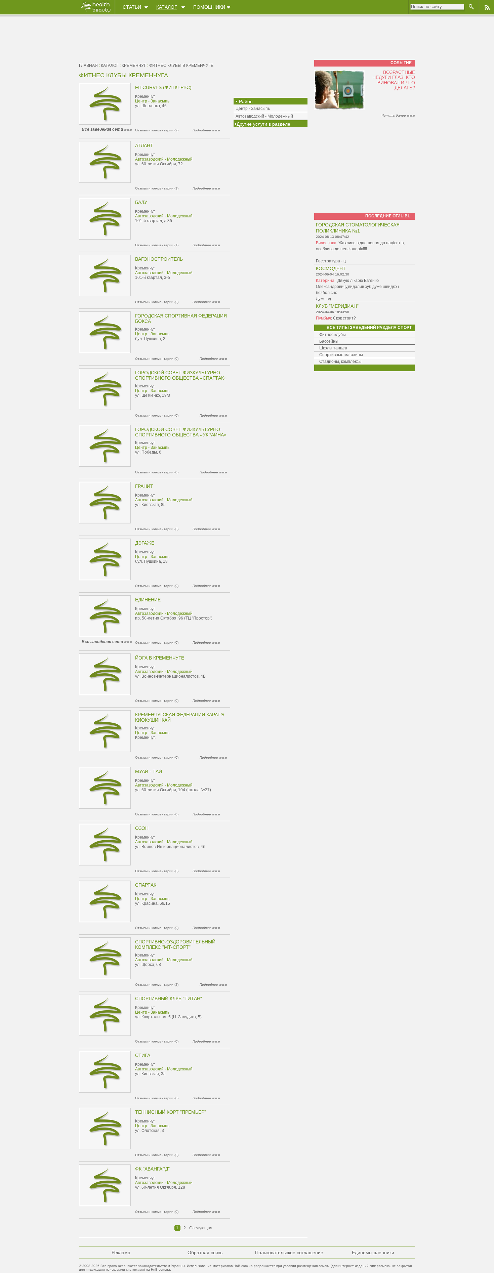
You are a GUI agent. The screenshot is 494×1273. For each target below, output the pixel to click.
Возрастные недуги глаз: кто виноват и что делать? (393, 80)
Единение (148, 599)
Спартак (145, 885)
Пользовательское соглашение (289, 1252)
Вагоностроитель (159, 259)
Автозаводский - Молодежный (164, 159)
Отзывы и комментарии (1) (156, 188)
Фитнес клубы (332, 334)
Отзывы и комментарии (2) (156, 130)
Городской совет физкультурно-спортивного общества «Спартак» (181, 375)
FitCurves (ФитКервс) (163, 87)
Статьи (132, 7)
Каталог (166, 7)
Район (245, 101)
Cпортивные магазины (341, 354)
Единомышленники (373, 1252)
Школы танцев (333, 348)
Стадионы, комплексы (340, 361)
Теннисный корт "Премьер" (170, 1112)
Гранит (144, 486)
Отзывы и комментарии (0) (156, 302)
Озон (142, 828)
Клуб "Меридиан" (337, 306)
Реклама (121, 1252)
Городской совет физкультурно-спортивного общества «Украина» (181, 432)
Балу (141, 202)
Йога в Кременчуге (159, 658)
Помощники (209, 7)
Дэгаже (144, 543)
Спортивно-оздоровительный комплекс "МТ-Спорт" (175, 944)
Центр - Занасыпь (152, 101)
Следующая (200, 1228)
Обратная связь (205, 1252)
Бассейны (328, 341)
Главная (88, 65)
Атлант (144, 145)
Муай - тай (148, 771)
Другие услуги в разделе (263, 124)
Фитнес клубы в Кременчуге (181, 65)
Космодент (331, 268)
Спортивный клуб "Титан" (168, 998)
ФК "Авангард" (152, 1169)
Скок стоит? (344, 318)
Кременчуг (134, 65)
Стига (142, 1055)
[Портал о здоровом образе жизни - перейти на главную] (95, 12)
